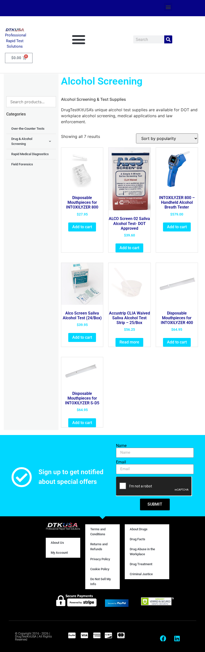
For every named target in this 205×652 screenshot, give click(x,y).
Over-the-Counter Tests (27, 128)
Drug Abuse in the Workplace (142, 551)
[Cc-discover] (108, 635)
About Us (57, 542)
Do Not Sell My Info (100, 581)
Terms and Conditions (98, 531)
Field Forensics (22, 164)
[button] (168, 7)
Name (121, 446)
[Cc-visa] (84, 635)
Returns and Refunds (99, 546)
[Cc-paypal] (71, 635)
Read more (129, 342)
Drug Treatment (141, 564)
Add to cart (82, 226)
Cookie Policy (99, 569)
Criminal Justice (141, 574)
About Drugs (139, 529)
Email (121, 462)
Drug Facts (137, 539)
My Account (59, 552)
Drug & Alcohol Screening (21, 141)
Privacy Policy (100, 559)
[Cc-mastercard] (121, 635)
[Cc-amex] (97, 635)
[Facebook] (163, 638)
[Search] (168, 39)
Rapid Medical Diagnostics (30, 154)
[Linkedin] (177, 638)
